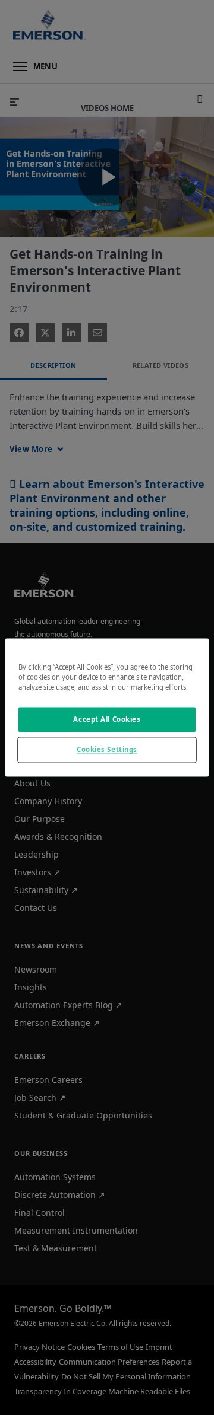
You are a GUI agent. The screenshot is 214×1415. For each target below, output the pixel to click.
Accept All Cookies (106, 719)
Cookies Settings (107, 749)
